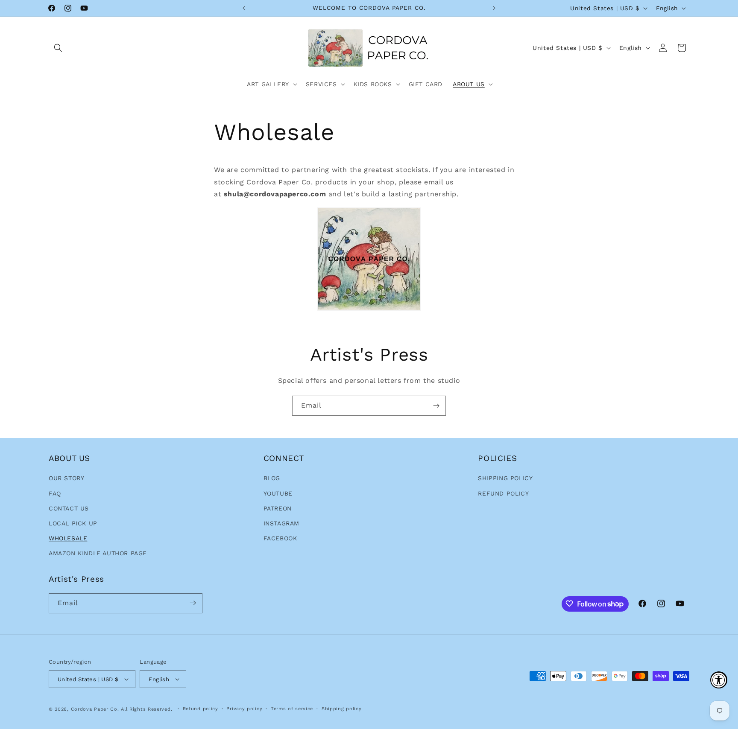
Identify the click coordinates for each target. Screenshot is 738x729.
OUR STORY (66, 478)
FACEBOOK (280, 538)
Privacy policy (244, 709)
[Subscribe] (436, 406)
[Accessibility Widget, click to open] (718, 679)
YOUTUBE (278, 493)
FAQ (55, 493)
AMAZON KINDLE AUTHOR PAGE (98, 553)
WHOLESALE (68, 538)
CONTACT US (69, 508)
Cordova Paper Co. (95, 709)
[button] (58, 47)
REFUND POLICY (503, 493)
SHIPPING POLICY (505, 478)
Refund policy (200, 709)
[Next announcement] (494, 8)
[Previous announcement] (243, 8)
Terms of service (292, 709)
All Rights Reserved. (147, 709)
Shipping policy (342, 709)
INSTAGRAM (281, 523)
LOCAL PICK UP (73, 523)
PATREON (278, 508)
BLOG (272, 478)
